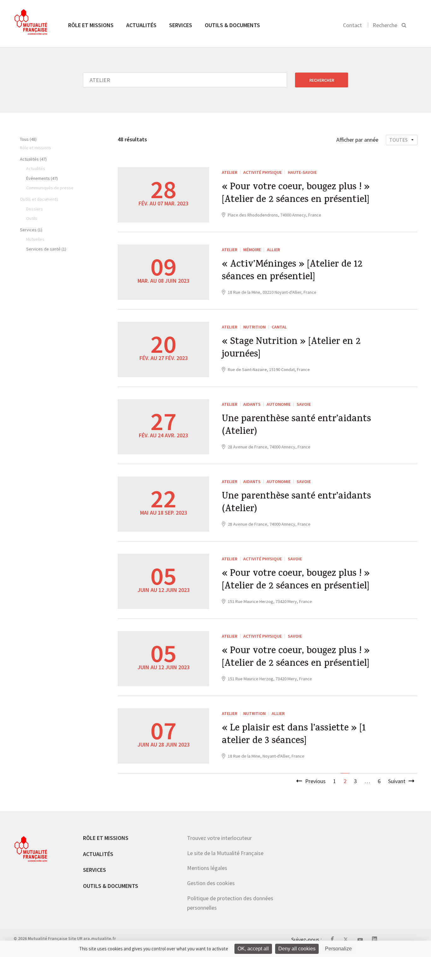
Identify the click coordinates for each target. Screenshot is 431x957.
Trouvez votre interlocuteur (219, 838)
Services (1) (31, 230)
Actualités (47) (33, 159)
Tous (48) (28, 139)
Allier (273, 249)
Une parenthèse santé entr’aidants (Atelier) (296, 426)
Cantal (279, 327)
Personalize (338, 948)
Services (180, 25)
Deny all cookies (297, 948)
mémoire (252, 249)
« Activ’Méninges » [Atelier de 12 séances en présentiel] (292, 271)
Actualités (141, 25)
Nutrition (254, 327)
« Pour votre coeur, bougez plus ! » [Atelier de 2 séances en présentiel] (296, 194)
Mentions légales (207, 867)
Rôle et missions (91, 25)
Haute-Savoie (302, 172)
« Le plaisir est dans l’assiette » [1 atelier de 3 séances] (294, 735)
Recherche (385, 25)
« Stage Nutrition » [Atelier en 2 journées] (291, 348)
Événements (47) (42, 178)
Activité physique (262, 172)
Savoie (304, 404)
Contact (352, 25)
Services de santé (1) (46, 249)
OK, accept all (253, 948)
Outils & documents (232, 25)
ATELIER (229, 172)
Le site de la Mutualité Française (225, 853)
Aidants (252, 404)
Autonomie (279, 404)
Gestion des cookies (211, 883)
